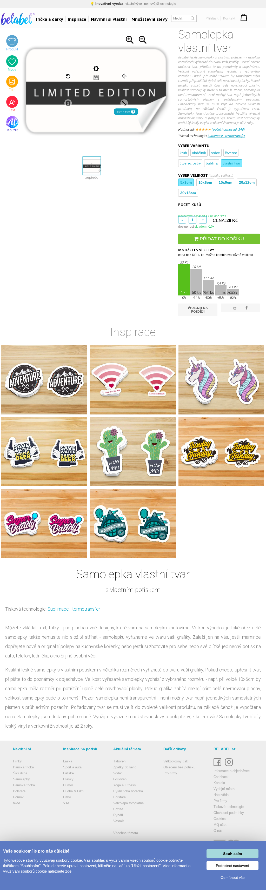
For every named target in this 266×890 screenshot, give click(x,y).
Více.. (17, 803)
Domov (18, 797)
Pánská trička (23, 767)
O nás (218, 831)
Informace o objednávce (232, 771)
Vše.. (67, 803)
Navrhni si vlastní (109, 19)
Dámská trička (24, 785)
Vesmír (118, 821)
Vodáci (118, 773)
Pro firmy (170, 773)
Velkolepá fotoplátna (128, 803)
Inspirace (77, 19)
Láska (67, 761)
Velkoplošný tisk (175, 761)
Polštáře (19, 791)
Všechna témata (125, 833)
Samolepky (21, 779)
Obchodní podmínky (229, 813)
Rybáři (118, 815)
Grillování (120, 779)
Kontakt (229, 18)
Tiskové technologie (229, 807)
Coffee (118, 809)
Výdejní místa (224, 789)
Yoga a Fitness (124, 785)
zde (68, 871)
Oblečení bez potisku (179, 767)
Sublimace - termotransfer (226, 135)
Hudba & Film (73, 791)
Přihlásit (212, 18)
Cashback (221, 777)
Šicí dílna (20, 773)
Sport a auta (72, 767)
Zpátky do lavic (124, 767)
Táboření (120, 761)
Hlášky (68, 779)
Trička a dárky (49, 19)
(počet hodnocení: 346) (228, 129)
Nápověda (221, 795)
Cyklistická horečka (128, 791)
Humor (68, 785)
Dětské (68, 773)
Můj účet (220, 825)
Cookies (220, 819)
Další (67, 797)
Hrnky (17, 761)
